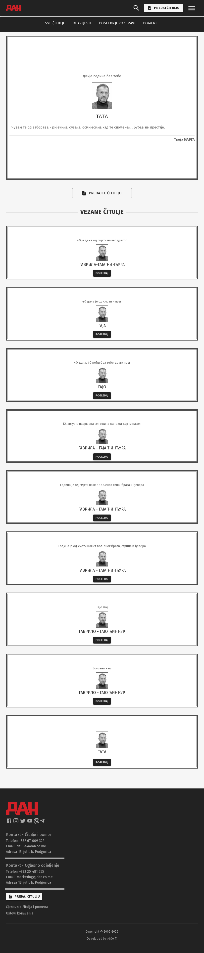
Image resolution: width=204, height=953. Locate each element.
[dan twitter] (23, 822)
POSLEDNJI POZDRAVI (117, 23)
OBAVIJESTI (82, 23)
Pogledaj (102, 273)
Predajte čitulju (105, 193)
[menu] (191, 8)
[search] (136, 8)
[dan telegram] (42, 822)
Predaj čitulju (27, 896)
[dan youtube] (30, 822)
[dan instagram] (16, 822)
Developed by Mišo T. (102, 938)
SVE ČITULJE (55, 23)
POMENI (150, 23)
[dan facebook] (9, 822)
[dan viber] (36, 822)
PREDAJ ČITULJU (166, 8)
